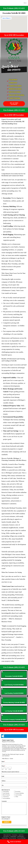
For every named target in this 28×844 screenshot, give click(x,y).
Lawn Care (21, 835)
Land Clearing (20, 836)
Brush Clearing (12, 838)
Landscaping (13, 836)
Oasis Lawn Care (7, 835)
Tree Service (6, 836)
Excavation (14, 835)
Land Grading (5, 838)
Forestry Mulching (21, 838)
